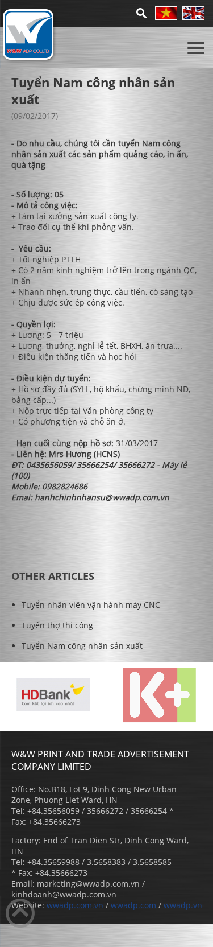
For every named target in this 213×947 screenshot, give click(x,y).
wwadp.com (133, 905)
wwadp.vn (184, 905)
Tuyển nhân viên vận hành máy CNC (91, 604)
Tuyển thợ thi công (57, 625)
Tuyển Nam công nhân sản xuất (82, 645)
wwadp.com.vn (75, 905)
